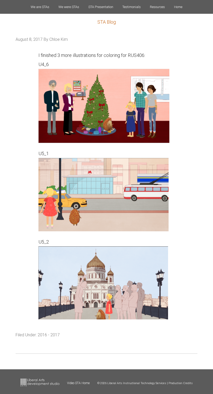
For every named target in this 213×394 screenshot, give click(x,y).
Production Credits (181, 383)
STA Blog (106, 22)
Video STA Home (78, 383)
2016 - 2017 (49, 334)
